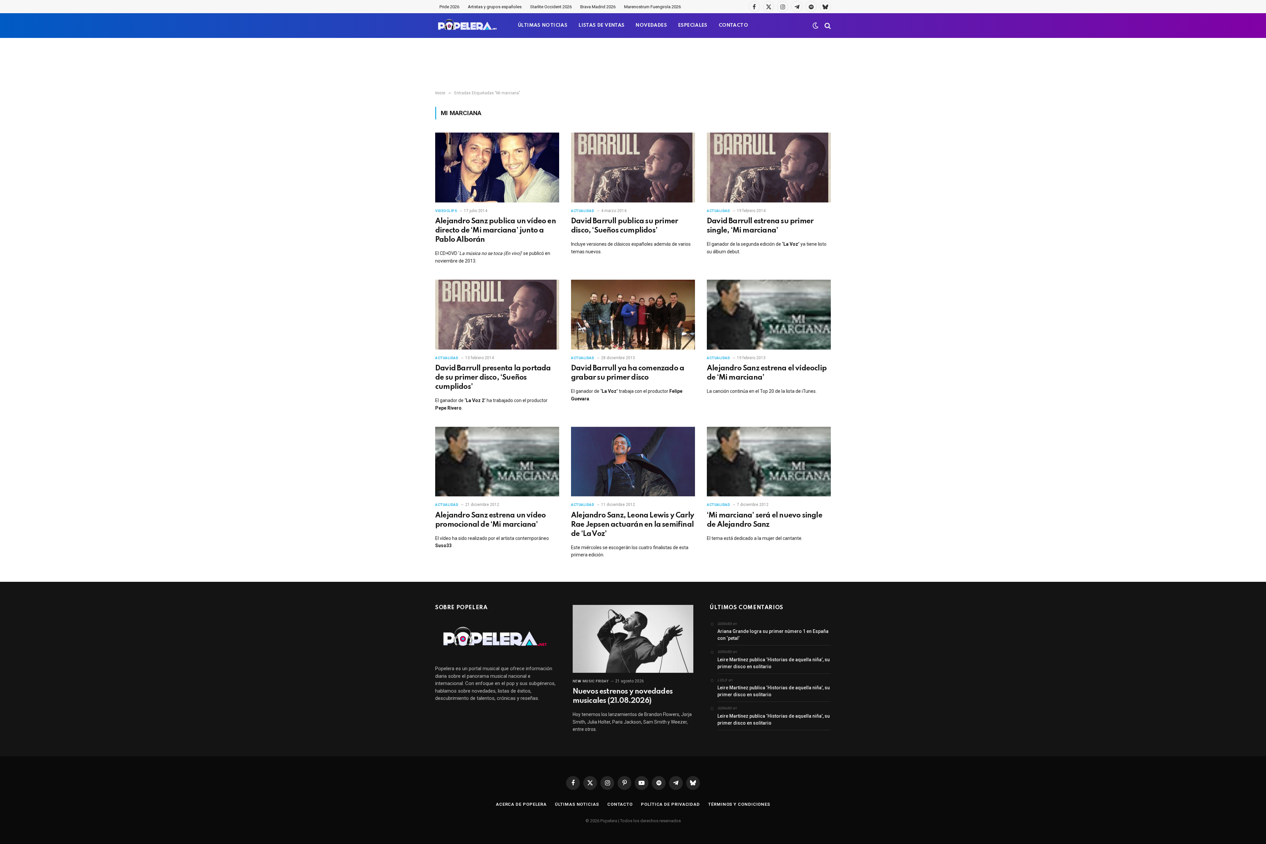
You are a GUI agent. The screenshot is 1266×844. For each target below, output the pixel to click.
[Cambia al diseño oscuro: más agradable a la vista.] (815, 25)
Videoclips (446, 211)
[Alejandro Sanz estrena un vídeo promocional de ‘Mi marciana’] (497, 462)
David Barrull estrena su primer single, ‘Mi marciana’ (760, 226)
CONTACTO (733, 25)
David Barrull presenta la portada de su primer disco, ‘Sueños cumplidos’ (493, 378)
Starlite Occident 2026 (551, 6)
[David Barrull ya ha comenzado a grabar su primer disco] (633, 315)
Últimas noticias (577, 804)
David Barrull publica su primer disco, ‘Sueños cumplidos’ (624, 226)
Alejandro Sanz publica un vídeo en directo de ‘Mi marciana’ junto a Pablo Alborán (495, 230)
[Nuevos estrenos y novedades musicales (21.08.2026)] (633, 639)
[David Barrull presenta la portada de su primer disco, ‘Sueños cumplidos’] (497, 315)
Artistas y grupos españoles (495, 6)
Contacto (620, 804)
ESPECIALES (693, 25)
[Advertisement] (633, 64)
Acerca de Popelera (521, 804)
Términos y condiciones (739, 804)
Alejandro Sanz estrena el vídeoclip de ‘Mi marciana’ (767, 373)
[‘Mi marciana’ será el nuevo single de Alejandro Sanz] (769, 462)
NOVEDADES (651, 25)
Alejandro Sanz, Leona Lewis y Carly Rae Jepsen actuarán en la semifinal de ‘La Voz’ (632, 525)
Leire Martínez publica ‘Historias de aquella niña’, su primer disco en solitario (773, 663)
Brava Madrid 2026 (598, 6)
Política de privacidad (670, 804)
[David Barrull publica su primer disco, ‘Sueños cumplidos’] (633, 168)
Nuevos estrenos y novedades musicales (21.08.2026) (623, 696)
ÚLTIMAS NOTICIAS (542, 25)
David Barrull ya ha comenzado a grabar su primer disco (627, 373)
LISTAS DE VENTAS (601, 25)
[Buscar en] (827, 25)
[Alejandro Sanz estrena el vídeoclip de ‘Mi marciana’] (769, 315)
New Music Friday (591, 681)
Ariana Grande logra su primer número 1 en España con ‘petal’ (773, 635)
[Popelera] (468, 25)
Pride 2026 (449, 6)
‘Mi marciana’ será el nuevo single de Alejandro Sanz (764, 520)
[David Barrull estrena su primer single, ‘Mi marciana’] (769, 168)
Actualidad (582, 211)
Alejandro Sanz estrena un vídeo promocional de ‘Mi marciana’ (490, 520)
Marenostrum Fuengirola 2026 (652, 6)
